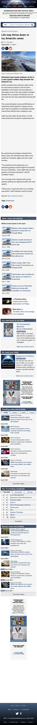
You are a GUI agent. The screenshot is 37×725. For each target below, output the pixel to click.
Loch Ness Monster (17, 495)
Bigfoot (12, 517)
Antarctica (10, 200)
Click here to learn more (25, 347)
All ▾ (5, 25)
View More (18, 521)
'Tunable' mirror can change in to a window (23, 312)
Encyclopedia (25, 709)
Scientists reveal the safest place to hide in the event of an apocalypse (21, 419)
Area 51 (13, 502)
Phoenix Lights (15, 500)
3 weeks (23, 412)
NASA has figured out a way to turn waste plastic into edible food (21, 464)
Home (5, 6)
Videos (20, 6)
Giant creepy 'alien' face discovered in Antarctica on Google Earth (22, 265)
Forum (14, 6)
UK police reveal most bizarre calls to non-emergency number (20, 453)
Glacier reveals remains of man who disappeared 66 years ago (22, 242)
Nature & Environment (9, 31)
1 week (5, 412)
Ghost (12, 515)
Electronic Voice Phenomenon (21, 497)
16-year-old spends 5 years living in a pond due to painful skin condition (21, 442)
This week (6, 492)
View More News (18, 484)
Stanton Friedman (16, 512)
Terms (5, 722)
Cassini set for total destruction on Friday (21, 302)
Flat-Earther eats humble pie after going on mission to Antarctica (23, 276)
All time (30, 492)
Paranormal (14, 507)
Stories (25, 6)
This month (18, 492)
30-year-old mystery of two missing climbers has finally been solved (20, 430)
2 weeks (14, 412)
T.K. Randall (8, 42)
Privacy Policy (14, 722)
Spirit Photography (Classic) (20, 505)
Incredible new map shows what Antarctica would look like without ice (22, 253)
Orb (11, 510)
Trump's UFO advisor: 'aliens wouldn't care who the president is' (20, 543)
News (9, 6)
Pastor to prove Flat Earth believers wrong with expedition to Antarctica (22, 288)
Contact (30, 722)
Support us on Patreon (25, 356)
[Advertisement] (18, 135)
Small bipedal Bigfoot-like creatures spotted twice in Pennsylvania (19, 533)
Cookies (23, 722)
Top (12, 705)
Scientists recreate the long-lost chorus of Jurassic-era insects (20, 475)
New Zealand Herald (15, 196)
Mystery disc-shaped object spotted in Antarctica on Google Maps (22, 230)
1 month (31, 412)
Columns (31, 6)
